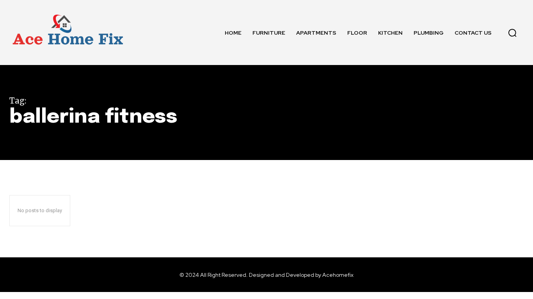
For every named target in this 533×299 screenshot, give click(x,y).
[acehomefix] (67, 32)
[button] (512, 32)
